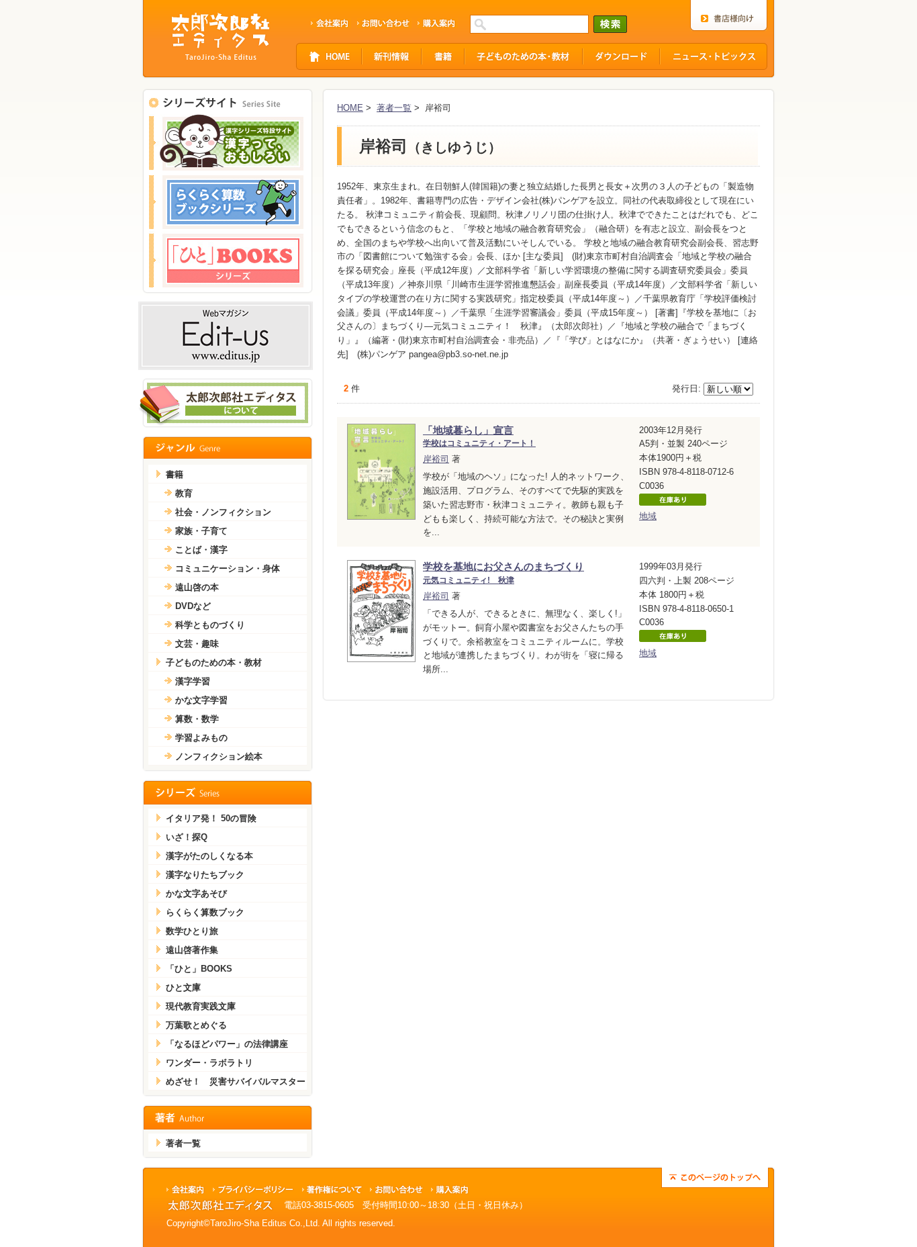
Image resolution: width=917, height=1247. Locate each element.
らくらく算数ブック (205, 912)
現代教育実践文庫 (201, 1006)
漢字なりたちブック (205, 875)
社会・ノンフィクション (223, 512)
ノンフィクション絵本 (218, 756)
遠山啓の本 (197, 587)
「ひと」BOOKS (199, 969)
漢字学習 (192, 681)
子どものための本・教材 (214, 662)
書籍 (174, 474)
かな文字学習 (201, 700)
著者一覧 (394, 108)
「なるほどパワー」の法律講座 (227, 1044)
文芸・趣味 (197, 644)
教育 (184, 493)
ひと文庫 (183, 987)
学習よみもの (201, 738)
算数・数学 (197, 719)
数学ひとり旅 (192, 931)
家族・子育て (201, 531)
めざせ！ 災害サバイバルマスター (235, 1081)
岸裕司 (436, 459)
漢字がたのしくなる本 (209, 856)
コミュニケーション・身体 (227, 568)
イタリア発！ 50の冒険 (211, 818)
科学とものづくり (210, 625)
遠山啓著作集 (192, 950)
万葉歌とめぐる (196, 1025)
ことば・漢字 (201, 550)
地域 (648, 516)
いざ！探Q (186, 837)
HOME (350, 108)
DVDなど (193, 606)
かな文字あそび (196, 893)
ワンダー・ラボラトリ (209, 1063)
